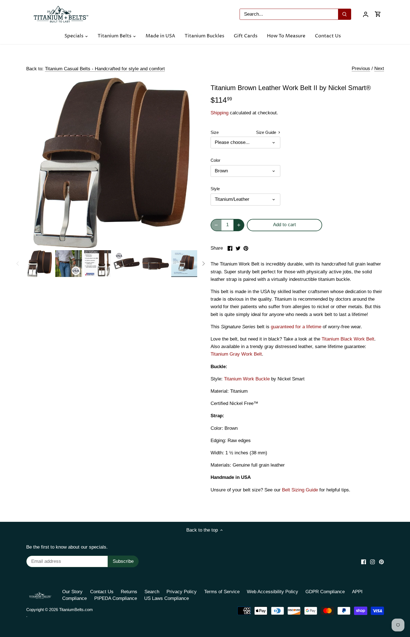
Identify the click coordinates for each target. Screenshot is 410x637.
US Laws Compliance (166, 598)
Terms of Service (222, 591)
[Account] (366, 14)
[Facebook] (363, 561)
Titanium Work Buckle (247, 379)
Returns (129, 591)
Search (151, 591)
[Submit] (344, 14)
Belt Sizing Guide (300, 490)
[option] (39, 263)
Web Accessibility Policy (272, 591)
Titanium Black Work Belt (348, 339)
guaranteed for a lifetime (296, 326)
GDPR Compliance (325, 591)
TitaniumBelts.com (76, 609)
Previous (361, 68)
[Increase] (238, 225)
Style (215, 188)
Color (215, 160)
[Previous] (18, 263)
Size (215, 132)
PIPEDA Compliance (115, 598)
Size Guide (266, 132)
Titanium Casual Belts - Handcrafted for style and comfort (105, 68)
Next (379, 68)
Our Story (72, 591)
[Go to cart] (378, 14)
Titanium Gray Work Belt (236, 354)
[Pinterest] (381, 561)
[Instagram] (372, 561)
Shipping (219, 112)
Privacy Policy (182, 591)
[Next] (203, 263)
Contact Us (102, 591)
